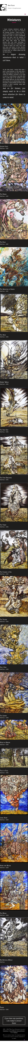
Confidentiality (6, 1031)
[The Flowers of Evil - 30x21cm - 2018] (14, 568)
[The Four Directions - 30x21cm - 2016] (14, 474)
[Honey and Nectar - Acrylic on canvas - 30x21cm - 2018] (14, 862)
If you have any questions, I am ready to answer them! (14, 1020)
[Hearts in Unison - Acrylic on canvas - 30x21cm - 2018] (14, 739)
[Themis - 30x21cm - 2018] (14, 1004)
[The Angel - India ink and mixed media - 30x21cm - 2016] (14, 331)
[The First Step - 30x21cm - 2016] (14, 426)
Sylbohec (16, 1032)
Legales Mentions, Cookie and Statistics (16, 1031)
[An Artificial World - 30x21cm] (14, 956)
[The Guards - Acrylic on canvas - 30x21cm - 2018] (14, 712)
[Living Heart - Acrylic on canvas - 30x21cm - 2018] (14, 814)
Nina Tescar (11, 5)
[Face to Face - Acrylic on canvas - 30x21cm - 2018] (14, 767)
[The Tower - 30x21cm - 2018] (14, 521)
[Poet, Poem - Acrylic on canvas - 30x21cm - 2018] (14, 664)
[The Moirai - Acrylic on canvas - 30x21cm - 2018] (14, 910)
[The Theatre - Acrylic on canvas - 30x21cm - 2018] (14, 616)
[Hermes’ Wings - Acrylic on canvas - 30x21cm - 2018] (14, 379)
